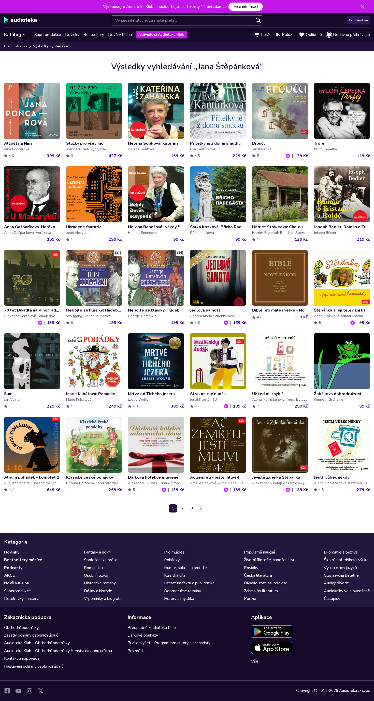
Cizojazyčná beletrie (341, 575)
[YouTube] (18, 691)
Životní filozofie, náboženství (269, 560)
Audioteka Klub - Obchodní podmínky (37, 643)
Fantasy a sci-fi (97, 552)
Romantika (93, 568)
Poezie (250, 598)
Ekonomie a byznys (341, 552)
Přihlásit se (358, 20)
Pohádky (172, 560)
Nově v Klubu (120, 34)
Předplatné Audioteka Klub (151, 627)
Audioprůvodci (336, 583)
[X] (41, 691)
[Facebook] (7, 691)
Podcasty (13, 568)
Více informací (246, 6)
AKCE (9, 575)
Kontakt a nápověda (21, 658)
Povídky (251, 568)
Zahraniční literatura (261, 591)
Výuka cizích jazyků (340, 568)
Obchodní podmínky (21, 627)
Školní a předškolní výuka (346, 560)
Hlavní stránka (15, 46)
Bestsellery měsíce (23, 560)
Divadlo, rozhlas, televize (265, 583)
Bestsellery (93, 34)
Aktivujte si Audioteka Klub (161, 34)
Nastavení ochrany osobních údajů (34, 666)
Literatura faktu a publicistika (189, 583)
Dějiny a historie (98, 591)
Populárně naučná (259, 552)
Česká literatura (258, 575)
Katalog (12, 35)
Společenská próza (100, 560)
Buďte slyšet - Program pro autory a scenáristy (168, 643)
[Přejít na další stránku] (201, 508)
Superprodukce (47, 34)
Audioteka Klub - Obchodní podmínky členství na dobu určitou (58, 651)
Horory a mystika (179, 598)
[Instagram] (29, 691)
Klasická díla (174, 575)
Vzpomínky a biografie (103, 598)
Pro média (136, 651)
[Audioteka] (20, 20)
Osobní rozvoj (96, 575)
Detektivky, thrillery (21, 598)
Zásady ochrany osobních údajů (31, 635)
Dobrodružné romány (182, 591)
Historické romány (100, 583)
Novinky (72, 34)
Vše (254, 661)
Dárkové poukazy (142, 635)
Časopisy (332, 598)
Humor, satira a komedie (185, 568)
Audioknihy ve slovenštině (347, 591)
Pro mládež (174, 552)
